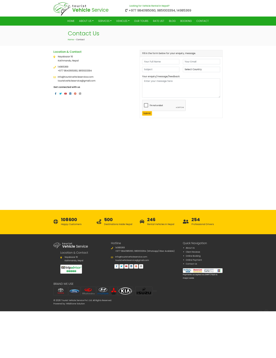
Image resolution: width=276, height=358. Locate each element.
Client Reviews (193, 251)
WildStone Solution (75, 303)
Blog (172, 21)
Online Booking (193, 255)
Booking (186, 21)
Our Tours (141, 21)
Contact (202, 21)
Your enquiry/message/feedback (161, 76)
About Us (85, 21)
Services (104, 21)
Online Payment (194, 260)
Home (70, 21)
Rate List (158, 21)
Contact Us (191, 263)
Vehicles (121, 21)
